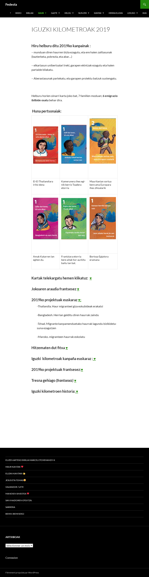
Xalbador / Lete (14, 487)
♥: (79, 300)
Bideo (18, 13)
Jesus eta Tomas (14, 480)
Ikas (144, 13)
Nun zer (82, 13)
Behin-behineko (14, 513)
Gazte (54, 13)
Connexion (11, 557)
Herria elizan (116, 13)
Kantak (97, 13)
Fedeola (11, 4)
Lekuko (131, 13)
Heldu (68, 13)
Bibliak (29, 13)
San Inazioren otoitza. (18, 500)
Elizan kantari (14, 473)
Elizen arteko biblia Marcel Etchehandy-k (30, 460)
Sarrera (10, 507)
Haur (41, 13)
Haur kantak (13, 466)
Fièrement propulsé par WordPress (22, 572)
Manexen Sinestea (16, 493)
